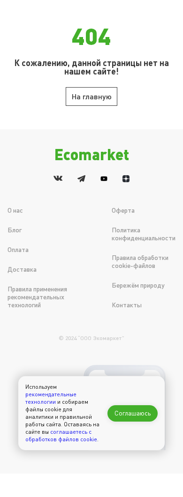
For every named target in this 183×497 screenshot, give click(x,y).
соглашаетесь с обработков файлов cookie (61, 435)
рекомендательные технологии (50, 398)
